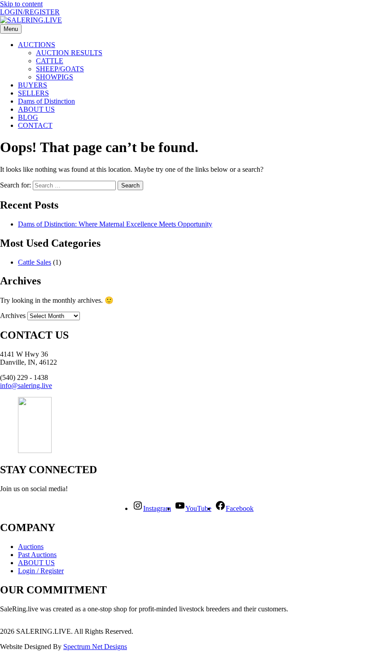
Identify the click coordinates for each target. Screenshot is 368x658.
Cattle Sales (34, 262)
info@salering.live (26, 385)
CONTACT (35, 125)
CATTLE (49, 61)
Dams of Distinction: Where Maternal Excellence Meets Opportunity (115, 224)
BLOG (28, 117)
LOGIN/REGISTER (30, 12)
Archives (13, 315)
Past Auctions (37, 554)
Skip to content (21, 4)
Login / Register (41, 571)
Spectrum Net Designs (95, 646)
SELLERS (33, 93)
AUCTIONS (36, 44)
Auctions (31, 546)
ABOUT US (36, 109)
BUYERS (32, 85)
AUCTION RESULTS (69, 53)
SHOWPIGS (54, 77)
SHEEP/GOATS (60, 69)
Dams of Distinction (46, 101)
